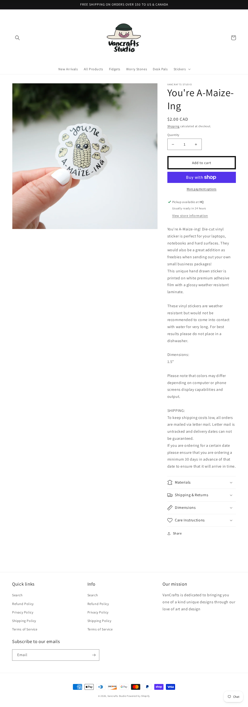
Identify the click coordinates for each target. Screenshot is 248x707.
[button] (17, 37)
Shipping (173, 126)
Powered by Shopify (138, 696)
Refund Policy (23, 604)
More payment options (202, 189)
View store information (190, 215)
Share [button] (177, 533)
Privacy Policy (22, 612)
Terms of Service (25, 629)
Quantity (173, 135)
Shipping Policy (24, 621)
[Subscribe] (93, 655)
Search (17, 595)
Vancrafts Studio (117, 696)
